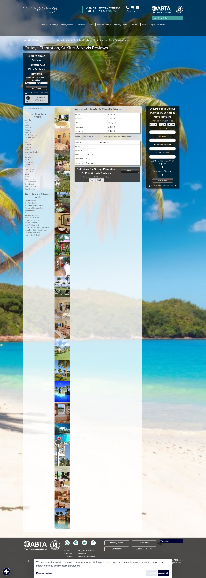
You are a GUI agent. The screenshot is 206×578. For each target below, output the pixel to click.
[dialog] (103, 568)
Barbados (28, 130)
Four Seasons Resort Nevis (34, 205)
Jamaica (27, 160)
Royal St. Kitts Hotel (32, 225)
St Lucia (27, 177)
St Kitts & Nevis (63, 40)
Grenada (28, 157)
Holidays (51, 40)
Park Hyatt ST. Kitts (32, 220)
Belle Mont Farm (30, 201)
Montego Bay (29, 162)
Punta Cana (29, 155)
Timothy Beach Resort (32, 235)
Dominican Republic (32, 152)
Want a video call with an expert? (162, 162)
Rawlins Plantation (31, 223)
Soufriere (28, 174)
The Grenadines (30, 182)
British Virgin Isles (31, 135)
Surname (162, 136)
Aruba (27, 125)
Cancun (27, 164)
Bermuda (28, 132)
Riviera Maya (29, 169)
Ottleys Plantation (99, 40)
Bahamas (28, 128)
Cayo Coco (28, 140)
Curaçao (28, 147)
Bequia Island (29, 179)
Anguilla (28, 120)
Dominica (28, 150)
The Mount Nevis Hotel (32, 233)
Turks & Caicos (30, 189)
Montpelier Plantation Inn (34, 208)
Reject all (151, 573)
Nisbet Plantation (31, 210)
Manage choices (44, 573)
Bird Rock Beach (30, 203)
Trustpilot (164, 541)
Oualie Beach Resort (32, 218)
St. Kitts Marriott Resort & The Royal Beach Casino (42, 228)
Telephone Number (162, 144)
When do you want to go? (162, 121)
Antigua (27, 123)
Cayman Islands (30, 137)
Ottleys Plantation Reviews (119, 40)
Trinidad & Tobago (31, 187)
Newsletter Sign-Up (162, 171)
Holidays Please (39, 40)
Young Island (29, 184)
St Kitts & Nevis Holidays (81, 40)
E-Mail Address (162, 152)
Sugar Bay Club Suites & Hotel (35, 230)
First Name (162, 128)
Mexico (27, 167)
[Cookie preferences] (6, 571)
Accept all (163, 573)
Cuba (26, 142)
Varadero (28, 145)
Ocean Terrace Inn (31, 213)
